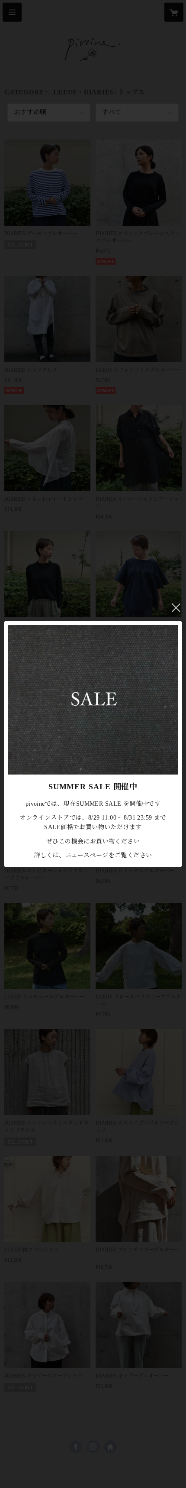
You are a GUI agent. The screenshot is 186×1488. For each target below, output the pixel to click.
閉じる (176, 607)
